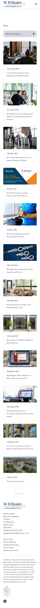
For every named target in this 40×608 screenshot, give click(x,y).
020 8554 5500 (16, 530)
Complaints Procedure (11, 545)
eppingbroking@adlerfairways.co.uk (16, 533)
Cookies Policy (8, 547)
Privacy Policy (8, 539)
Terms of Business (9, 542)
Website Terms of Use (10, 550)
